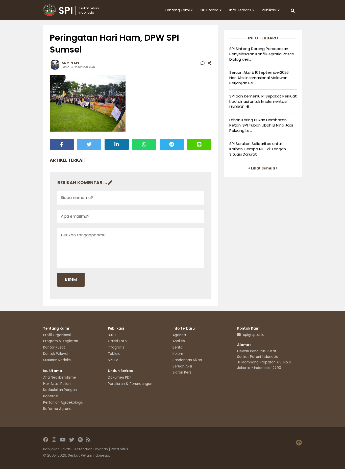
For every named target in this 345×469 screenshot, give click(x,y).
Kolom (178, 353)
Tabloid (114, 353)
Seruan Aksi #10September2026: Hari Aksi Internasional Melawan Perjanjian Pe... (259, 78)
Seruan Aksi (182, 366)
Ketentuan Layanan (91, 449)
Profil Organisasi (57, 335)
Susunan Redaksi (57, 360)
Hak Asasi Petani (57, 383)
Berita (178, 347)
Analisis (179, 341)
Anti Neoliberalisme (59, 377)
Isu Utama (210, 10)
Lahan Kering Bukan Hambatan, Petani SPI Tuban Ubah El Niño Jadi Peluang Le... (261, 125)
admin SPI (70, 62)
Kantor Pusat (54, 347)
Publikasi (270, 10)
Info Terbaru (240, 10)
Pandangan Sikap (187, 360)
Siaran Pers (182, 372)
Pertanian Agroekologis (63, 402)
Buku (112, 335)
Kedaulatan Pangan (60, 389)
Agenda (179, 335)
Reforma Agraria (57, 408)
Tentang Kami (178, 10)
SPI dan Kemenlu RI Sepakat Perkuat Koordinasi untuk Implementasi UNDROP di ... (263, 101)
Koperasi (50, 396)
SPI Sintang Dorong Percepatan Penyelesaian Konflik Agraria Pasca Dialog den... (261, 54)
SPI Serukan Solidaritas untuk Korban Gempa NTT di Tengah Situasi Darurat (257, 149)
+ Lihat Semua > (263, 168)
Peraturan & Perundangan (130, 383)
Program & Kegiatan (60, 341)
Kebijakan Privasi (57, 449)
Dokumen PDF (119, 377)
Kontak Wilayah (56, 353)
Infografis (116, 347)
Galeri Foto (117, 341)
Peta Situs (119, 449)
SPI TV (113, 360)
